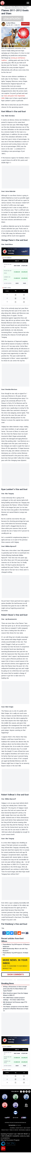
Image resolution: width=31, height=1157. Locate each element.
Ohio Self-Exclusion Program (10, 1140)
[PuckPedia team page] (27, 933)
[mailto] (15, 933)
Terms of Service (13, 1130)
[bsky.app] (11, 933)
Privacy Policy (5, 1130)
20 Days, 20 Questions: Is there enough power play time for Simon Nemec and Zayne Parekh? (15, 989)
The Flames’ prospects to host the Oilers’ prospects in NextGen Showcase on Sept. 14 (16, 1009)
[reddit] (19, 933)
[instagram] (24, 1092)
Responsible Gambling (24, 1130)
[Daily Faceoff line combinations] (23, 933)
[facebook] (4, 933)
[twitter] (8, 933)
